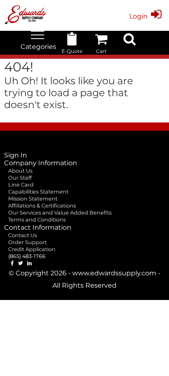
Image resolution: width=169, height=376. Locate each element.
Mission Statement (32, 199)
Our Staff (20, 178)
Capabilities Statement (38, 192)
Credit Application (31, 249)
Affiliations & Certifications (42, 206)
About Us (20, 171)
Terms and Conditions (37, 220)
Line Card (21, 185)
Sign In (15, 155)
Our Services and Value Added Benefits (60, 213)
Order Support (27, 242)
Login (138, 16)
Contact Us (22, 235)
